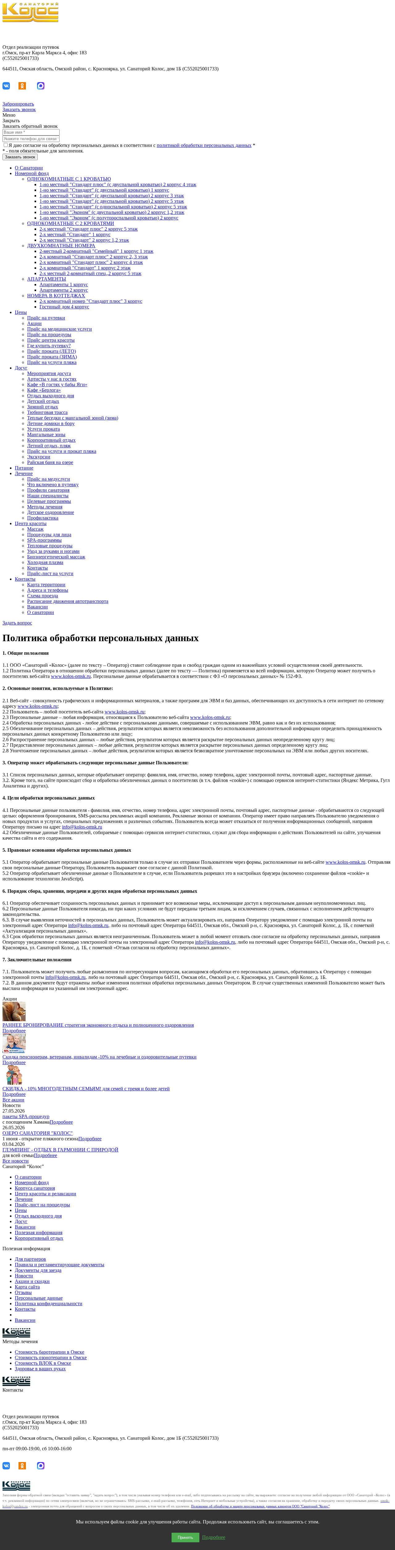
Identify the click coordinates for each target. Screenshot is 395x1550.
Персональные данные (39, 1298)
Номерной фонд (32, 173)
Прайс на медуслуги (48, 479)
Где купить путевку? (49, 345)
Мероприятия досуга (49, 373)
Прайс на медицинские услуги (59, 329)
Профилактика (42, 517)
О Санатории (29, 167)
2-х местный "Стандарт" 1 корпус (75, 234)
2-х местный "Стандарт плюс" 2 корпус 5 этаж (89, 229)
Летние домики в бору (51, 423)
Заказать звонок (19, 109)
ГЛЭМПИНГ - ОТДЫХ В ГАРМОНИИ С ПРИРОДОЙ (60, 1149)
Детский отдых (43, 401)
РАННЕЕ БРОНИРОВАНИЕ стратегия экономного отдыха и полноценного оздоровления (98, 1025)
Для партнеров (30, 1259)
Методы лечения (44, 506)
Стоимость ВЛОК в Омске (43, 1363)
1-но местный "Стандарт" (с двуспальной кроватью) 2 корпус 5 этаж (112, 201)
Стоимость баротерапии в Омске (49, 1352)
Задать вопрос (17, 622)
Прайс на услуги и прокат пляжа (61, 451)
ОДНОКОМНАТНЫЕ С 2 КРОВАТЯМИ (70, 223)
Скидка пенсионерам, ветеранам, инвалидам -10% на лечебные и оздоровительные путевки (99, 1056)
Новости (24, 1275)
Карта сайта (27, 1286)
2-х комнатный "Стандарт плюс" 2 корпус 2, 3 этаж (94, 256)
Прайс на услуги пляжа (52, 362)
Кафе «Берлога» (44, 390)
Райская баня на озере (50, 462)
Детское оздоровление (50, 512)
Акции (34, 323)
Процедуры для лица (49, 534)
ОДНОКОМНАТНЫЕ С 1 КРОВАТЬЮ (69, 179)
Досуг (21, 367)
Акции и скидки (32, 1281)
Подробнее (14, 1030)
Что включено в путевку (53, 484)
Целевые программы (49, 501)
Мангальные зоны (46, 434)
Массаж (35, 529)
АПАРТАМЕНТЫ (46, 279)
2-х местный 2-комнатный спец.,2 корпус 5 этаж (90, 273)
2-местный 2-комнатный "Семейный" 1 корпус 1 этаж (96, 251)
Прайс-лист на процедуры (42, 1204)
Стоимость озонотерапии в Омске (51, 1357)
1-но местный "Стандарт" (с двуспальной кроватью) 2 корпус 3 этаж (112, 195)
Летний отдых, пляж (49, 445)
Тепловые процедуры (50, 545)
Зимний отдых (42, 406)
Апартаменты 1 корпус (64, 284)
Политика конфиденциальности (48, 1303)
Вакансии (37, 606)
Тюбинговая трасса (47, 412)
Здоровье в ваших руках (40, 1368)
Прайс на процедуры (49, 334)
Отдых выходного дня (50, 395)
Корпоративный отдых (51, 440)
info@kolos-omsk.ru (82, 826)
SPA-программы (44, 540)
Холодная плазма (45, 562)
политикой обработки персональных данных (204, 145)
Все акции (13, 1099)
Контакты (37, 567)
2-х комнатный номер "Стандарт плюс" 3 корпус (91, 301)
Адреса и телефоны (47, 590)
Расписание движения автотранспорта (67, 601)
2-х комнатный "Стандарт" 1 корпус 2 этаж (85, 267)
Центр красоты (31, 523)
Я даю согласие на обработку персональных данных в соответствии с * (132, 145)
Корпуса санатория (35, 1188)
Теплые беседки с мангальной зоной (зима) (72, 417)
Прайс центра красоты (51, 340)
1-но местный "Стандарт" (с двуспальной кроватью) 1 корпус (104, 190)
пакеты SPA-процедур (25, 1116)
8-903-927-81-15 (376, 31)
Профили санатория (48, 490)
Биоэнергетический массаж (56, 556)
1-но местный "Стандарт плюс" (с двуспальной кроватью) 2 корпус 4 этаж (118, 184)
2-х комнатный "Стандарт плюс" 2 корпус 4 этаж (91, 262)
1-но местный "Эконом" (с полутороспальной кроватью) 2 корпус (109, 217)
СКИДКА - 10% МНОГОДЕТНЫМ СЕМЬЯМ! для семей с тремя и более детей (86, 1088)
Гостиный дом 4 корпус (64, 306)
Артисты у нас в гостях (52, 379)
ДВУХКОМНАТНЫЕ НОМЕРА (61, 245)
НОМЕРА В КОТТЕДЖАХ (56, 295)
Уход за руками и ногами (53, 551)
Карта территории (46, 584)
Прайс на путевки (46, 317)
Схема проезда (42, 595)
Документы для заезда (38, 1270)
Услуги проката (43, 429)
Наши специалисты (48, 495)
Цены (21, 312)
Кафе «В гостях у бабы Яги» (57, 384)
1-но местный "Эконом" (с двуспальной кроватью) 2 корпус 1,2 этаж (112, 212)
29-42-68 (384, 36)
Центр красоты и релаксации (45, 1193)
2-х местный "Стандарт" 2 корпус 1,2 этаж (84, 240)
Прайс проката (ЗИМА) (52, 356)
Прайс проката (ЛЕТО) (51, 351)
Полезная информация (38, 1232)
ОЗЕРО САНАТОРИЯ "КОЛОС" (37, 1133)
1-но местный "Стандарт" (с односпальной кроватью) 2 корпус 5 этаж (113, 206)
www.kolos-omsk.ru (71, 676)
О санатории (40, 612)
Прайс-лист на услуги (50, 573)
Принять (185, 1537)
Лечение (24, 473)
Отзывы (23, 1292)
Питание (24, 467)
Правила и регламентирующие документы (59, 1264)
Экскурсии (38, 456)
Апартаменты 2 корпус (64, 290)
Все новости (15, 1161)
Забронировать (18, 104)
